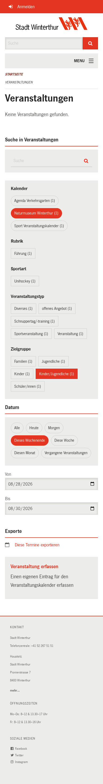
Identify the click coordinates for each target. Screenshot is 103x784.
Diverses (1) (23, 308)
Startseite (14, 74)
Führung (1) (23, 253)
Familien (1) (23, 361)
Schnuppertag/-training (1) (34, 321)
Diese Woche (64, 440)
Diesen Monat (24, 453)
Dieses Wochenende (29, 440)
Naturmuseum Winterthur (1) (36, 213)
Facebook (21, 749)
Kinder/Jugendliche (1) (56, 374)
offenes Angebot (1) (57, 308)
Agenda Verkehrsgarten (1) (34, 201)
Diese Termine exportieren (37, 545)
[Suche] (90, 43)
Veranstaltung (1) (70, 334)
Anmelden (26, 7)
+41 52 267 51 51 (42, 646)
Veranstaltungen (18, 82)
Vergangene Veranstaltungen (66, 453)
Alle (17, 428)
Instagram (21, 762)
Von (8, 474)
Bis (7, 498)
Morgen (54, 428)
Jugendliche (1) (53, 361)
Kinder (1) (22, 374)
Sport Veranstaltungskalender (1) (39, 226)
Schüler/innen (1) (27, 386)
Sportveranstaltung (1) (31, 334)
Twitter (19, 755)
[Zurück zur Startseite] (52, 25)
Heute (34, 428)
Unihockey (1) (24, 281)
